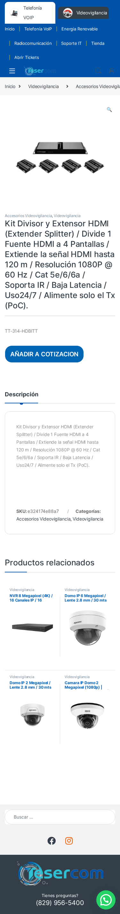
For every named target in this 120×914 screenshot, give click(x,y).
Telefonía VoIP (38, 28)
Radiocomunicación (33, 43)
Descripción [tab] (21, 395)
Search (98, 70)
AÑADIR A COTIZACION (44, 354)
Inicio (10, 28)
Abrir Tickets (26, 57)
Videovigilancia (43, 86)
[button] (109, 109)
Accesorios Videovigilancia (28, 215)
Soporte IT (71, 43)
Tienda (97, 43)
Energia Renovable (79, 28)
